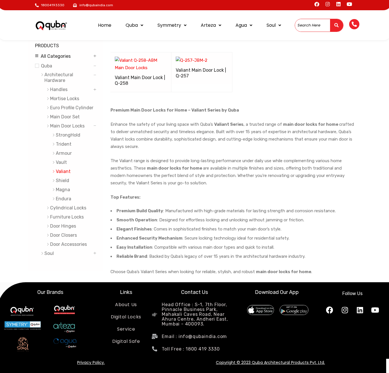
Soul (271, 25)
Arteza (208, 25)
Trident (63, 144)
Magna (63, 189)
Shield (62, 180)
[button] (134, 25)
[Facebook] (316, 4)
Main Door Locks (67, 126)
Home (104, 25)
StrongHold (68, 135)
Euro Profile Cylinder (71, 107)
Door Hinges (63, 226)
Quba (132, 25)
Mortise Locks (64, 98)
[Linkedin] (338, 4)
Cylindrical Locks (68, 208)
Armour (64, 153)
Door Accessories (68, 244)
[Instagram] (327, 4)
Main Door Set (65, 116)
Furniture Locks (67, 217)
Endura (63, 198)
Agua (241, 25)
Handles (58, 89)
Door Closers (63, 235)
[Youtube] (349, 4)
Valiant (63, 171)
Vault (61, 162)
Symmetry (169, 25)
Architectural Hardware (58, 77)
